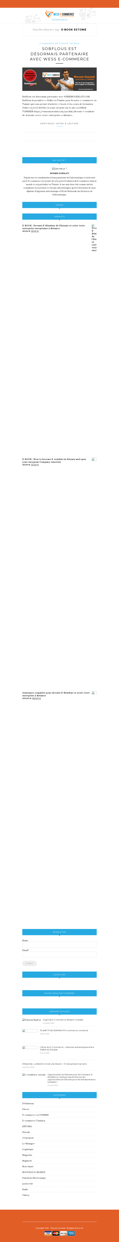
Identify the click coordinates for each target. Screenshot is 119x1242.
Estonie (74, 43)
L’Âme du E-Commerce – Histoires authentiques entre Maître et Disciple (67, 1048)
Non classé (27, 1166)
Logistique (27, 1149)
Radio (25, 1189)
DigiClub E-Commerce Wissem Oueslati (63, 1019)
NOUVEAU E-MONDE (33, 1172)
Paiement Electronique (34, 1178)
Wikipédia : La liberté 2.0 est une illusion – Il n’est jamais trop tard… (55, 1064)
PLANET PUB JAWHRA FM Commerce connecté (64, 1030)
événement (28, 1137)
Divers (25, 1109)
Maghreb (27, 1160)
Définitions (28, 1103)
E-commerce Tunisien (33, 1120)
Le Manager (28, 1143)
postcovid (27, 1183)
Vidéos (25, 1195)
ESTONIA (27, 1126)
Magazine (27, 1155)
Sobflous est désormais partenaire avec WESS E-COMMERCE (59, 53)
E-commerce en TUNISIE (54, 43)
